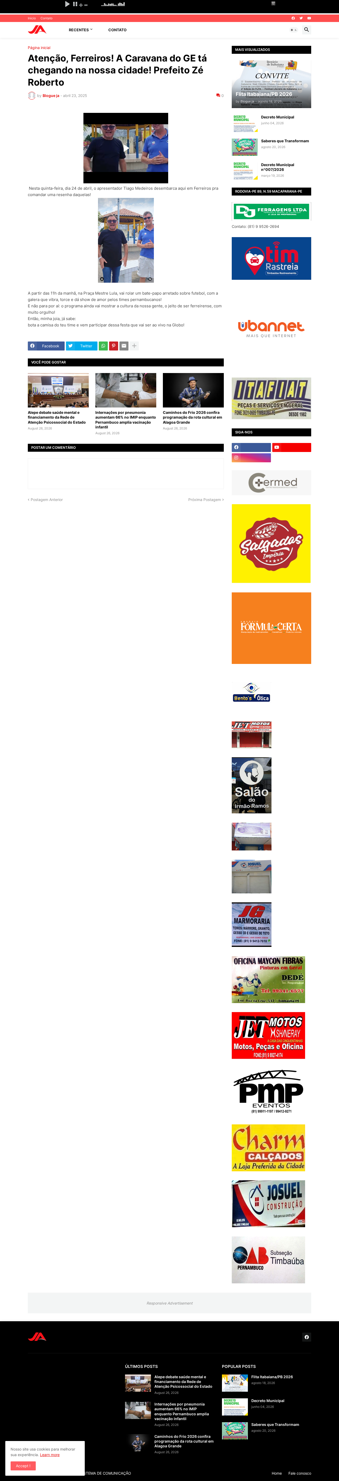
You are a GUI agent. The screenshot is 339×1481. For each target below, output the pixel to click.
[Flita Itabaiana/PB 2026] (235, 1383)
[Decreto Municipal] (245, 123)
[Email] (123, 346)
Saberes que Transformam (285, 141)
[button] (293, 30)
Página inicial (39, 48)
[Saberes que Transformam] (245, 147)
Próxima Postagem (204, 499)
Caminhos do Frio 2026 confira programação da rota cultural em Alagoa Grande (192, 417)
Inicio (32, 18)
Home (277, 1473)
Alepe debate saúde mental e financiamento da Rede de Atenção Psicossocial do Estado (57, 417)
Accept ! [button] (23, 1466)
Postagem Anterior (47, 499)
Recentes (79, 30)
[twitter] (301, 18)
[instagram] (251, 457)
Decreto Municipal (277, 117)
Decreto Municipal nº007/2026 (277, 167)
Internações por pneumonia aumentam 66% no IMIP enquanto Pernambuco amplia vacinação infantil (125, 419)
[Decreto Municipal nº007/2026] (245, 171)
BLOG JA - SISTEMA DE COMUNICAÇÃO (96, 1473)
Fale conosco (299, 1473)
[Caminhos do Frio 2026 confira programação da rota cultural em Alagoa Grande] (193, 390)
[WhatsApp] (103, 346)
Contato (46, 18)
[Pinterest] (113, 346)
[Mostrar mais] (134, 346)
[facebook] (293, 18)
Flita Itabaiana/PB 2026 (272, 1376)
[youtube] (309, 18)
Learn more (50, 1454)
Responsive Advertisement (169, 1303)
